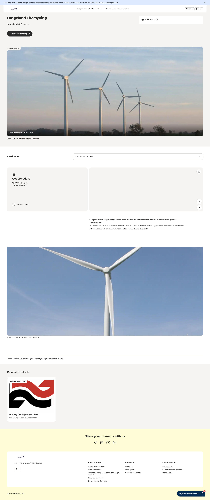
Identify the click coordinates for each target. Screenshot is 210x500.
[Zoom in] (199, 201)
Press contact (167, 467)
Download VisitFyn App (97, 481)
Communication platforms (172, 470)
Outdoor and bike (95, 9)
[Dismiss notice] (204, 2)
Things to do (81, 9)
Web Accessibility (95, 470)
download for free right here (106, 3)
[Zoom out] (199, 207)
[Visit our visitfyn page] (102, 442)
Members (129, 467)
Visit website (150, 20)
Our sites (189, 9)
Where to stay (123, 9)
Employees (129, 470)
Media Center (167, 473)
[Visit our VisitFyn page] (95, 442)
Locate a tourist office (96, 467)
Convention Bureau (133, 473)
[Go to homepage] (13, 9)
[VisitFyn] (20, 456)
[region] (146, 189)
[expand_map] (198, 171)
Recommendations (95, 478)
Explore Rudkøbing (18, 34)
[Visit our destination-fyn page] (115, 442)
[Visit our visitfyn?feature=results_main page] (108, 442)
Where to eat (110, 9)
